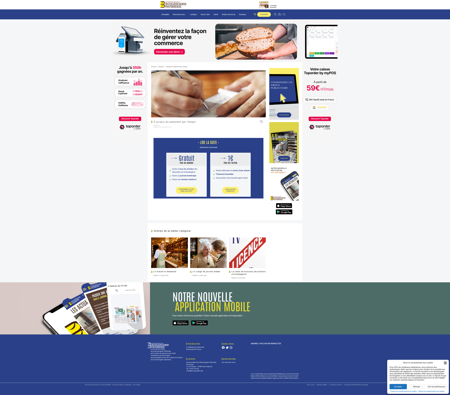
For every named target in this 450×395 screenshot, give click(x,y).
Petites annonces (228, 14)
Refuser (416, 387)
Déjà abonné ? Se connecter (208, 147)
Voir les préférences (436, 387)
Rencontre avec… (179, 14)
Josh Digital (136, 385)
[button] (445, 363)
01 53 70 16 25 (194, 369)
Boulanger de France (193, 349)
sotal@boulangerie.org (194, 371)
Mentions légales (322, 385)
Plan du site (310, 385)
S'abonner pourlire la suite (186, 190)
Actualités (165, 14)
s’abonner (264, 14)
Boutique (242, 14)
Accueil (153, 66)
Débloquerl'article (230, 190)
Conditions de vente (336, 385)
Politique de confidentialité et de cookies (403, 391)
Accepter (398, 387)
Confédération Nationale (195, 347)
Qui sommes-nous (228, 362)
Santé (216, 14)
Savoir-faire (205, 14)
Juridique (193, 14)
